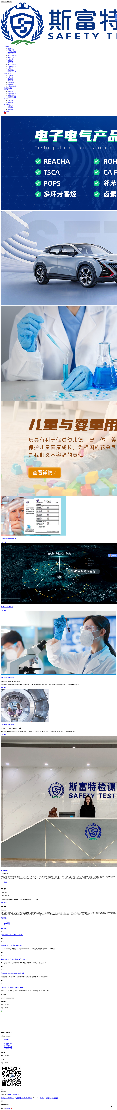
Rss (50, 1098)
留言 (47, 1098)
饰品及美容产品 (12, 55)
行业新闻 (10, 102)
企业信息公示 (12, 86)
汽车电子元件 (12, 71)
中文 (13, 1108)
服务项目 (7, 46)
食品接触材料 (12, 52)
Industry (7, 677)
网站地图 (55, 1098)
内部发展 (10, 106)
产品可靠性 (11, 70)
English (8, 1108)
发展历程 (10, 79)
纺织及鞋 (10, 53)
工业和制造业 (12, 66)
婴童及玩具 (11, 50)
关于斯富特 (7, 73)
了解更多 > (4, 903)
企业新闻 (10, 100)
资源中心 (7, 89)
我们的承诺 (11, 82)
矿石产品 (10, 61)
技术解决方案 (12, 97)
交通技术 (10, 68)
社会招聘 (10, 109)
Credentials (7, 607)
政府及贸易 (11, 57)
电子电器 (10, 48)
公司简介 (10, 75)
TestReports (8, 538)
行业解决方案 (12, 95)
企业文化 (10, 77)
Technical (7, 724)
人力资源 (7, 104)
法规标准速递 (8, 88)
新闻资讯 (7, 99)
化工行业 (10, 59)
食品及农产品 (12, 64)
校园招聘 (10, 108)
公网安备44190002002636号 (24, 1098)
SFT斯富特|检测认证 (14, 1094)
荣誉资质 (10, 80)
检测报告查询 (12, 93)
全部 (5, 882)
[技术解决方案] (25, 721)
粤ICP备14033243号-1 (7, 1098)
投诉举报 (10, 84)
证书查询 (10, 91)
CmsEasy (42, 1098)
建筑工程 (10, 62)
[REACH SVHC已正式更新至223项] (12, 935)
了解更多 (3, 542)
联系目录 (7, 111)
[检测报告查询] (33, 535)
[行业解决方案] (58, 674)
